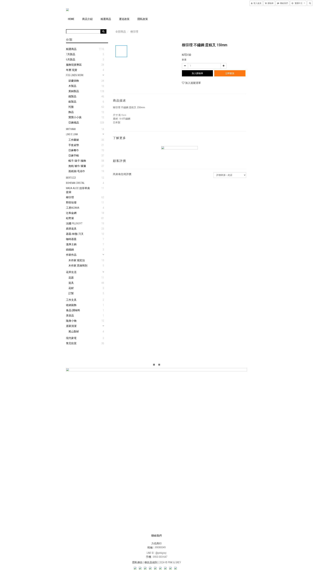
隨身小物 (71, 320)
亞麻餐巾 (73, 150)
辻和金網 (71, 213)
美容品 (70, 315)
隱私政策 (142, 19)
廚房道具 (71, 228)
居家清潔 (71, 326)
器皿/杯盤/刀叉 (75, 233)
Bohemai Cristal (75, 183)
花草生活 (71, 272)
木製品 (72, 86)
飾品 (71, 112)
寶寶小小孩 (75, 117)
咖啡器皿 (71, 239)
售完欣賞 (71, 343)
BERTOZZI (71, 177)
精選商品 (106, 19)
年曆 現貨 (71, 70)
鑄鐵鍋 (70, 249)
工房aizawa (72, 207)
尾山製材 (73, 331)
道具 (71, 282)
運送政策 (124, 19)
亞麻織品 (73, 122)
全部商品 (120, 31)
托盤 (71, 106)
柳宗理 (70, 197)
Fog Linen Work (74, 75)
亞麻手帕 (73, 155)
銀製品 (72, 101)
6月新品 (70, 59)
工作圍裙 (73, 139)
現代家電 (71, 338)
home (71, 19)
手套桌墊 (73, 145)
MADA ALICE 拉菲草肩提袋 (78, 190)
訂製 (71, 293)
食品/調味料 (73, 310)
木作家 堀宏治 (76, 260)
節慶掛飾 (73, 80)
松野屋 (70, 218)
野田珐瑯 (71, 202)
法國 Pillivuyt (74, 223)
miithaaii (71, 129)
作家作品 (71, 254)
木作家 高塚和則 (77, 265)
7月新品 (70, 54)
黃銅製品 (73, 91)
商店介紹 (87, 19)
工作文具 (71, 299)
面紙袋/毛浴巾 (76, 171)
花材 (71, 288)
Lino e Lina (72, 134)
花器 (71, 277)
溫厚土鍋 (71, 244)
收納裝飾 (71, 305)
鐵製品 (72, 96)
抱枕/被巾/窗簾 (77, 166)
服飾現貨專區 (74, 64)
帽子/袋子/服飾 (77, 160)
